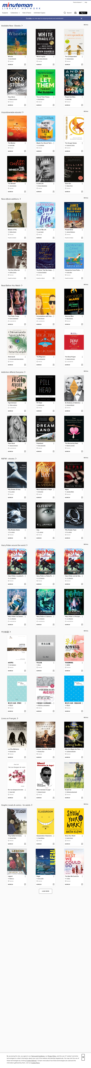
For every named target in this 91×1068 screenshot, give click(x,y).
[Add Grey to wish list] (53, 538)
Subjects (5, 13)
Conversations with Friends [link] (45, 316)
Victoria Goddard (42, 272)
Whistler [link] (10, 56)
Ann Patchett (13, 59)
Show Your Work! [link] (70, 836)
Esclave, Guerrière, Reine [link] (44, 749)
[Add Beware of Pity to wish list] (25, 238)
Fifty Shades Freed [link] (70, 530)
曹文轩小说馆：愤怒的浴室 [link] (73, 703)
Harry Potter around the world (13, 545)
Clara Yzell (12, 792)
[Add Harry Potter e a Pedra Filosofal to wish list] (53, 584)
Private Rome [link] (69, 230)
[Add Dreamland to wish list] (53, 451)
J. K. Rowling (13, 578)
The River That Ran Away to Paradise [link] (45, 270)
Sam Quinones (41, 445)
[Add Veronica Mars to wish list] (82, 324)
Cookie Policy (35, 1063)
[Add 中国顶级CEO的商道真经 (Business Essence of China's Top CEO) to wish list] (53, 711)
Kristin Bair (69, 272)
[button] (77, 2)
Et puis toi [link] (68, 790)
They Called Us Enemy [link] (15, 836)
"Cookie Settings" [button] (31, 1061)
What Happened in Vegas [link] (44, 489)
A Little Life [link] (40, 183)
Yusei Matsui (41, 838)
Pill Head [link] (39, 403)
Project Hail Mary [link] (70, 97)
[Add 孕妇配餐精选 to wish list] (82, 671)
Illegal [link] (38, 876)
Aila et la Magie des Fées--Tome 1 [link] (73, 749)
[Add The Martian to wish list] (25, 151)
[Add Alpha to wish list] (82, 498)
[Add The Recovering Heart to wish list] (82, 451)
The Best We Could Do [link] (72, 876)
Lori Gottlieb (41, 145)
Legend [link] (10, 876)
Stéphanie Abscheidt (72, 792)
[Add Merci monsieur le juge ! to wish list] (53, 798)
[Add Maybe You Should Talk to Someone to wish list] (53, 151)
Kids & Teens (27, 13)
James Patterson (71, 232)
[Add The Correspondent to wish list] (82, 65)
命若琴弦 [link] (10, 663)
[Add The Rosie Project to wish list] (82, 365)
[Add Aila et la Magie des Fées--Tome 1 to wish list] (82, 757)
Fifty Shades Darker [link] (14, 530)
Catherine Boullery (71, 751)
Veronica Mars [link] (69, 316)
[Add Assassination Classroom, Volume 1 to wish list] (53, 844)
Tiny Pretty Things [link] (13, 316)
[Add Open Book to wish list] (25, 451)
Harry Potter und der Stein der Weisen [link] (73, 576)
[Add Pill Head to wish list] (53, 411)
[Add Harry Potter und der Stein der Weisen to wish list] (82, 584)
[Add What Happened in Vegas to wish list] (53, 498)
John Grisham (13, 186)
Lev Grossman (41, 359)
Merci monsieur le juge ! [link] (44, 790)
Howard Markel (70, 405)
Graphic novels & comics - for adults (16, 805)
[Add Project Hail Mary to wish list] (82, 105)
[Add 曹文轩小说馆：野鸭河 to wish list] (25, 711)
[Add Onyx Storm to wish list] (25, 105)
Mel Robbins (41, 99)
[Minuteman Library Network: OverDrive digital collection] (21, 6)
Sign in (83, 13)
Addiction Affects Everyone (12, 372)
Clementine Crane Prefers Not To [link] (73, 270)
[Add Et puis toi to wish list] (82, 798)
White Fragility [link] (41, 56)
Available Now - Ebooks (11, 26)
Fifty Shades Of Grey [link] (14, 489)
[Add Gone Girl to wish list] (82, 192)
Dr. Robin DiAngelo (42, 59)
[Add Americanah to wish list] (25, 365)
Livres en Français (9, 718)
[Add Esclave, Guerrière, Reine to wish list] (53, 757)
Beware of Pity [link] (12, 230)
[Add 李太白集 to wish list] (53, 671)
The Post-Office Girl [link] (14, 270)
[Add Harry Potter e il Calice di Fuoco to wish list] (53, 625)
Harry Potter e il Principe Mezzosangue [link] (73, 616)
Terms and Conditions (38, 1056)
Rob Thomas (70, 318)
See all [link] (86, 25)
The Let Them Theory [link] (43, 97)
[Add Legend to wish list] (25, 884)
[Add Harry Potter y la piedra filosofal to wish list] (25, 584)
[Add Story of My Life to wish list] (53, 238)
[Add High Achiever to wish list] (25, 411)
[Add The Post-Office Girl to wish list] (25, 278)
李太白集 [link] (39, 663)
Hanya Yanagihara (42, 186)
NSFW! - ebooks (8, 459)
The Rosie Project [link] (70, 357)
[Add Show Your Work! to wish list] (82, 844)
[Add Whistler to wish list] (25, 65)
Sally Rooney (41, 318)
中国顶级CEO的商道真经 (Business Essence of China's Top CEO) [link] (45, 703)
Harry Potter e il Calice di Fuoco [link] (45, 616)
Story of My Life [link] (41, 230)
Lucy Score (40, 232)
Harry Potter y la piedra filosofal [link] (16, 576)
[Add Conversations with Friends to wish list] (53, 324)
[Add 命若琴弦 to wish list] (25, 671)
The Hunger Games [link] (71, 143)
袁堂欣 (68, 665)
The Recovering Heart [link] (71, 443)
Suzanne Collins (71, 145)
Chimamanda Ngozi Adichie (16, 359)
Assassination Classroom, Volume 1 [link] (45, 836)
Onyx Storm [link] (11, 97)
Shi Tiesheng (13, 665)
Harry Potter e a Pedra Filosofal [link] (45, 576)
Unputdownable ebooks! (11, 112)
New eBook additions (10, 199)
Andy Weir (69, 99)
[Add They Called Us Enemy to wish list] (25, 844)
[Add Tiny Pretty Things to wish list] (25, 324)
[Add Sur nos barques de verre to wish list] (25, 798)
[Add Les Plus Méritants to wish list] (25, 757)
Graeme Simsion (71, 359)
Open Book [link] (11, 443)
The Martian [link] (11, 143)
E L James (12, 492)
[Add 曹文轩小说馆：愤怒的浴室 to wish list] (82, 711)
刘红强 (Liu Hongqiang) (43, 705)
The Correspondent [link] (71, 56)
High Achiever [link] (12, 403)
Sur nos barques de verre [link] (15, 790)
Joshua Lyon (41, 405)
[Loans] (75, 13)
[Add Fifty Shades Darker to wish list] (25, 538)
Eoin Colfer (40, 878)
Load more (45, 891)
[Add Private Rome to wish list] (82, 238)
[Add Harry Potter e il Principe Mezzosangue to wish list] (82, 625)
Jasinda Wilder (70, 492)
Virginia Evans (70, 59)
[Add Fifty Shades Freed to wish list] (82, 538)
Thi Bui (68, 878)
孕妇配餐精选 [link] (69, 663)
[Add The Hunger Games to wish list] (82, 151)
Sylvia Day (40, 492)
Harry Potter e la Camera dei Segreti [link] (16, 616)
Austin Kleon (70, 838)
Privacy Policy (52, 1056)
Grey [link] (38, 530)
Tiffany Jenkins (13, 405)
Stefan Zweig (13, 232)
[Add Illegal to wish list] (53, 884)
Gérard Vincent (42, 792)
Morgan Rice (13, 751)
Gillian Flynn (70, 186)
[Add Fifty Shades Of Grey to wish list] (25, 498)
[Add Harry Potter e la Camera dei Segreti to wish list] (25, 625)
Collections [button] (15, 13)
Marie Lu (12, 878)
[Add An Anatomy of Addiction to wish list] (82, 411)
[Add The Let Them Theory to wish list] (53, 105)
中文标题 (5, 632)
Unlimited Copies (39, 13)
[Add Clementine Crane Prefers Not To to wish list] (82, 278)
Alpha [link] (67, 489)
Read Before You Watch (11, 285)
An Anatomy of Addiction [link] (72, 403)
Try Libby (29, 18)
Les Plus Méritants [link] (13, 749)
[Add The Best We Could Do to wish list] (82, 884)
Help (86, 2)
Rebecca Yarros (13, 99)
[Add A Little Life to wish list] (53, 192)
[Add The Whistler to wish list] (25, 192)
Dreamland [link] (40, 443)
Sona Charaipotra (14, 318)
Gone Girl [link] (68, 183)
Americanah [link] (11, 357)
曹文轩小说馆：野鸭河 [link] (14, 703)
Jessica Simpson (14, 445)
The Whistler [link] (12, 183)
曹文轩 (11, 705)
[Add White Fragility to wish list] (53, 65)
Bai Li (39, 665)
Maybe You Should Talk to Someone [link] (45, 143)
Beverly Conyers (71, 445)
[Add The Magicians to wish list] (53, 365)
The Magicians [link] (41, 357)
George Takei (13, 838)
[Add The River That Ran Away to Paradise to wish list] (53, 278)
